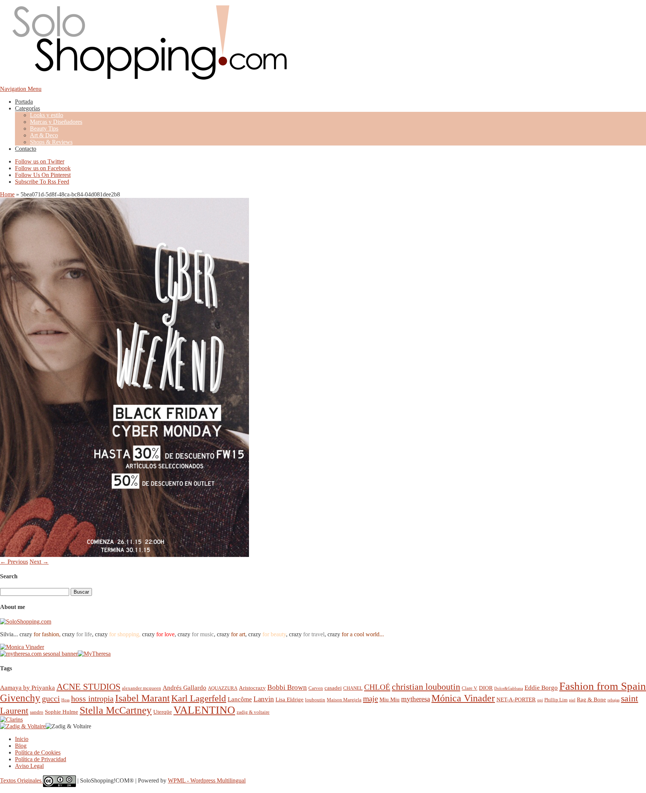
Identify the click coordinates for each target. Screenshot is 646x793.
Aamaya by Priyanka (27, 687)
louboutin (315, 699)
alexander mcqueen (141, 688)
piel (572, 700)
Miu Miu (389, 699)
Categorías (27, 108)
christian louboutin (426, 687)
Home (7, 194)
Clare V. (469, 688)
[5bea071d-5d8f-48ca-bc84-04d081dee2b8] (124, 555)
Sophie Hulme (61, 711)
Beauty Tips (44, 128)
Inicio (21, 739)
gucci (51, 698)
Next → (39, 561)
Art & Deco (44, 135)
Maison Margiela (344, 699)
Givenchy (20, 698)
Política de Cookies (38, 752)
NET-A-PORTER (516, 699)
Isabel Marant (142, 698)
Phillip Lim (555, 699)
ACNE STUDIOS (88, 687)
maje (370, 698)
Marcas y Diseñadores (56, 122)
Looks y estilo (46, 115)
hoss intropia (92, 698)
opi (540, 700)
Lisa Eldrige (290, 699)
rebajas (613, 700)
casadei (333, 688)
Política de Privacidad (40, 759)
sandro (36, 712)
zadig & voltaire (253, 712)
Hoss (65, 700)
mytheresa (415, 699)
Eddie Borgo (541, 687)
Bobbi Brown (287, 687)
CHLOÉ (377, 687)
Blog (21, 746)
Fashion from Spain (602, 686)
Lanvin (263, 699)
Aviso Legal (29, 766)
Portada (24, 101)
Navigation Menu (20, 89)
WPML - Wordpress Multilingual (207, 780)
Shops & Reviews (51, 142)
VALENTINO (204, 710)
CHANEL (353, 688)
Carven (315, 688)
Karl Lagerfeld (198, 698)
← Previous (14, 561)
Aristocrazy (252, 688)
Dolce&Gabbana (508, 688)
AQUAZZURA (222, 688)
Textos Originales (21, 780)
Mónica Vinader (463, 698)
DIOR (486, 688)
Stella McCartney (116, 710)
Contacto (25, 149)
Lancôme (240, 699)
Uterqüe (162, 711)
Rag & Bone (591, 699)
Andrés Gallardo (184, 687)
